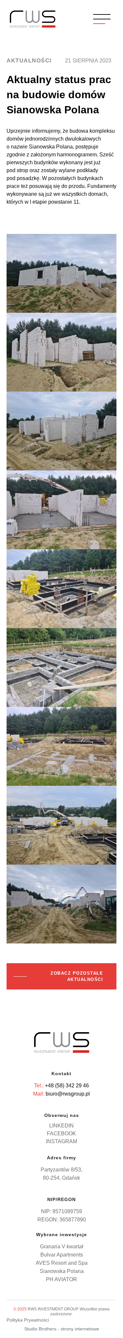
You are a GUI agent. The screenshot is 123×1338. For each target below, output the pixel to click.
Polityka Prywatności (28, 1320)
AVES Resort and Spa (62, 1263)
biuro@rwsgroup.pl (68, 1094)
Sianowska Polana (62, 1271)
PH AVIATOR (61, 1279)
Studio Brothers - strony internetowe (61, 1328)
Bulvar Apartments (61, 1255)
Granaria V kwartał (61, 1246)
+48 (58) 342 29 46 (67, 1085)
